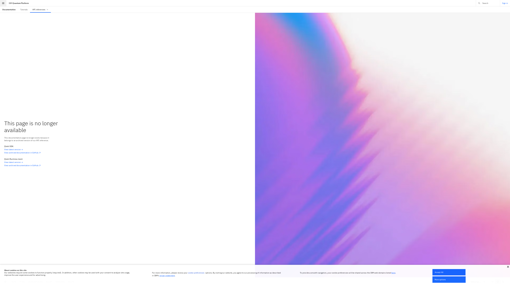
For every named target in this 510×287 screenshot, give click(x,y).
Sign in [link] (505, 3)
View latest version (12, 149)
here (393, 273)
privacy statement (167, 275)
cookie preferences (196, 273)
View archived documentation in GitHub (21, 152)
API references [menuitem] (38, 9)
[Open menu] (3, 3)
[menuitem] (9, 9)
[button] (508, 267)
